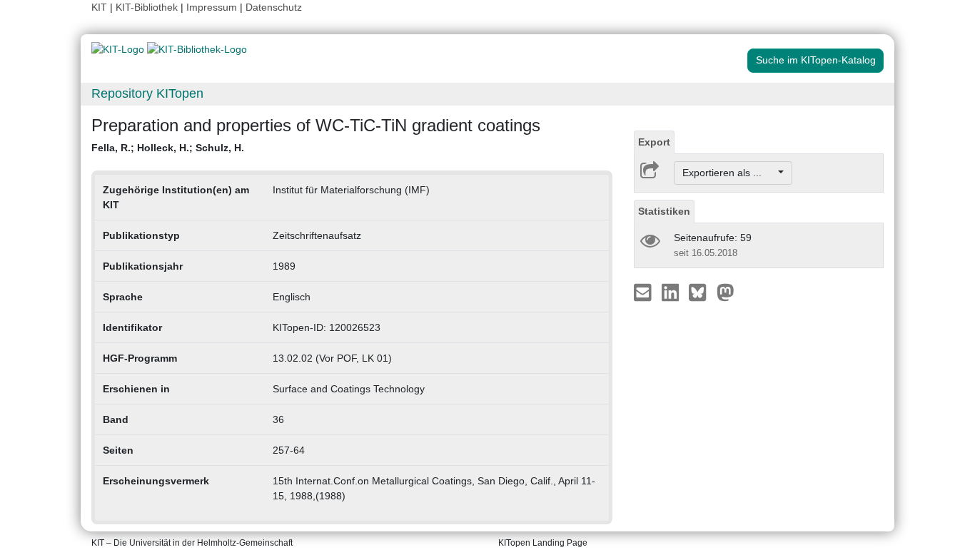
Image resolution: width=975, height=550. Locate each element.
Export (654, 142)
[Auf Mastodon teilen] (725, 291)
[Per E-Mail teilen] (644, 291)
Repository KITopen (147, 93)
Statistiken (664, 211)
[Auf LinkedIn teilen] (672, 291)
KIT (99, 7)
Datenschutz (274, 7)
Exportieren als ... (729, 172)
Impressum (211, 7)
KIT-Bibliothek (148, 7)
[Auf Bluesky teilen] (701, 291)
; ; (167, 147)
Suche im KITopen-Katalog (816, 60)
